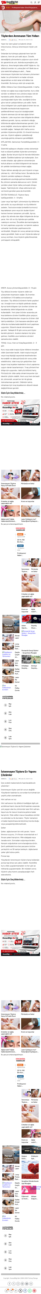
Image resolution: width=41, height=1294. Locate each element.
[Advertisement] (20, 264)
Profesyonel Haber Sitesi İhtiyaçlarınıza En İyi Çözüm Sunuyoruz (25, 7)
